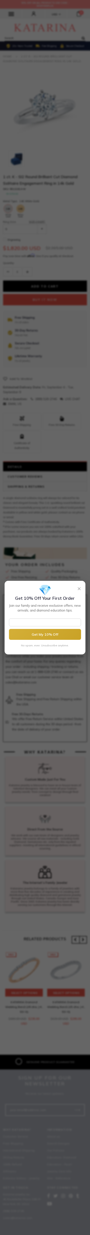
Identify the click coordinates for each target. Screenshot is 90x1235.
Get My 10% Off (45, 634)
